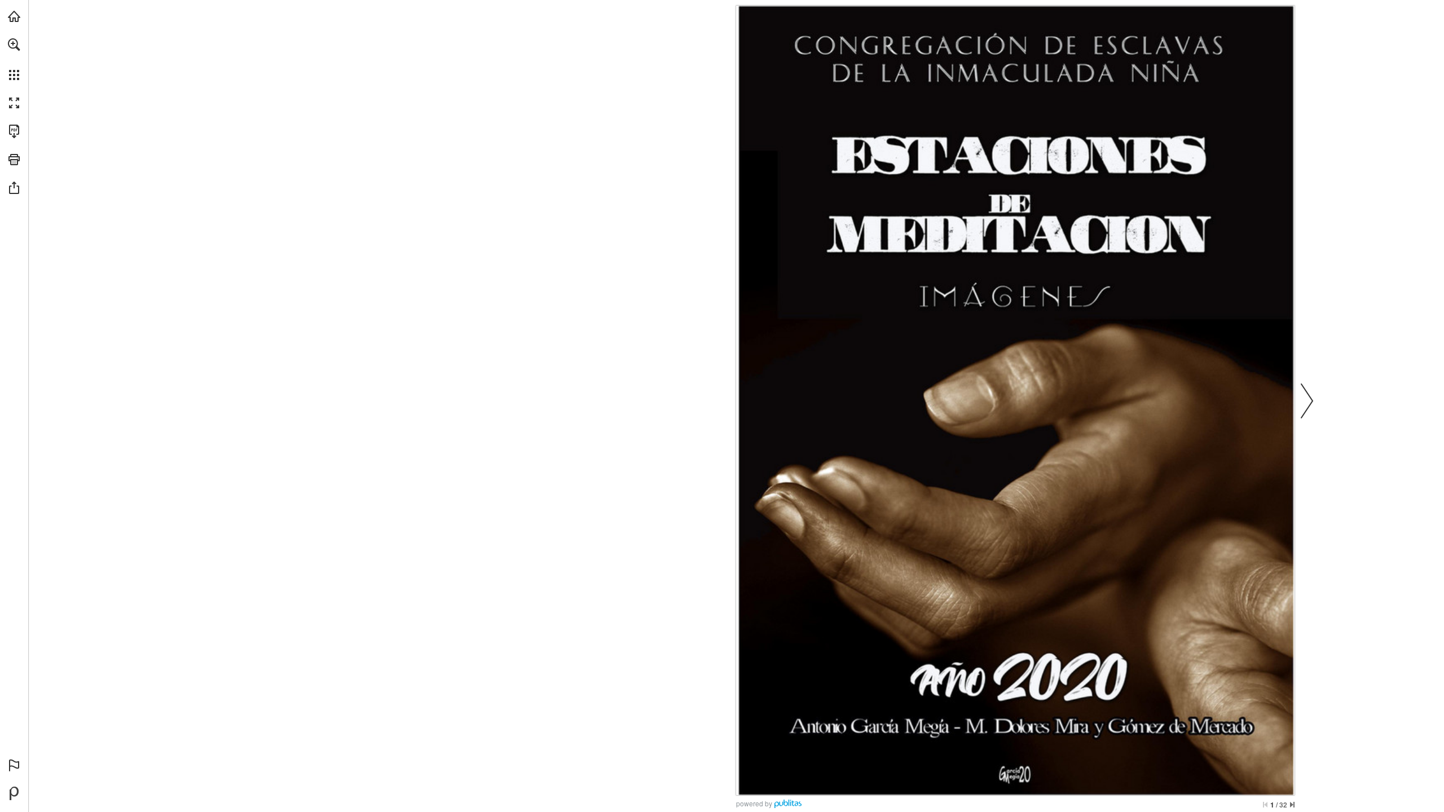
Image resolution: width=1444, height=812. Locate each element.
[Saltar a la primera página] (1265, 804)
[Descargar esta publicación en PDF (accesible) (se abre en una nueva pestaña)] (14, 131)
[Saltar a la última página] (1292, 804)
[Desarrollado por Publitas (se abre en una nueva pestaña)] (14, 793)
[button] (14, 44)
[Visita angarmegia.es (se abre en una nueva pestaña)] (14, 16)
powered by (754, 803)
